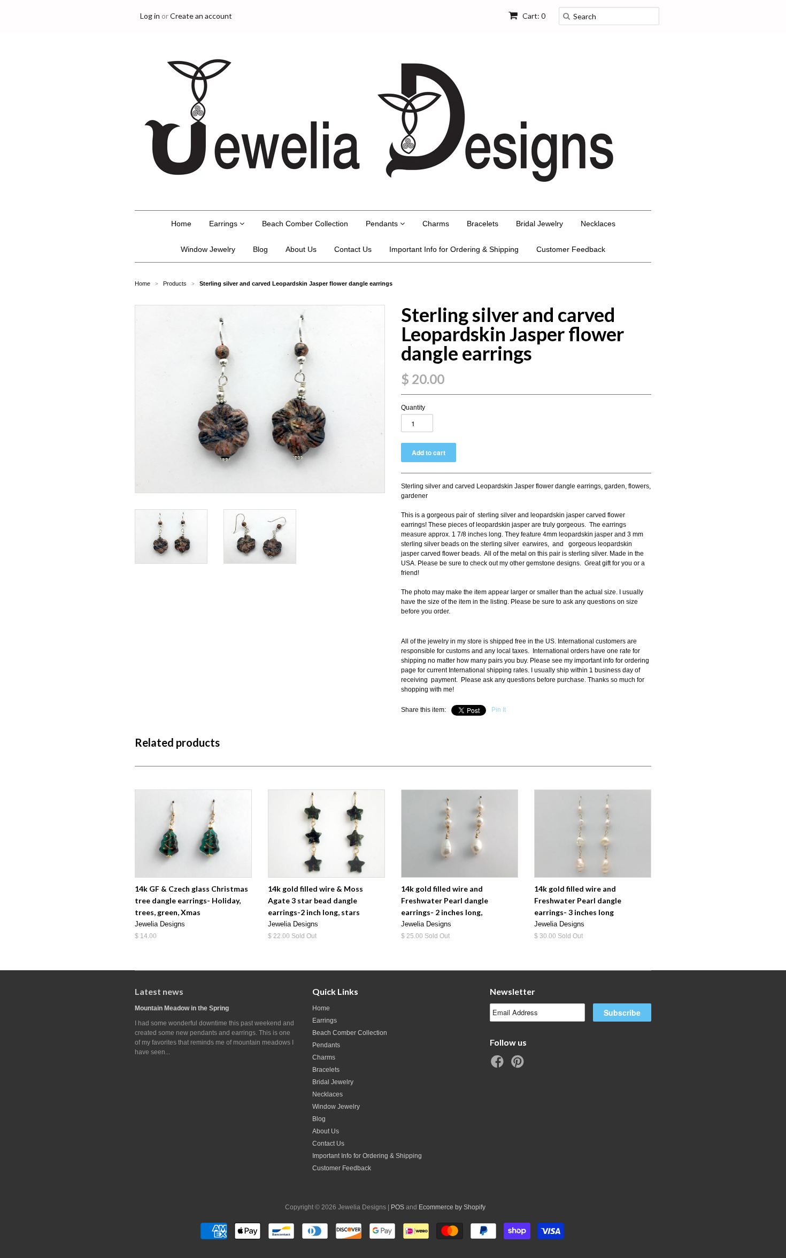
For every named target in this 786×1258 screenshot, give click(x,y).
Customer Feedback (570, 249)
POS (397, 1207)
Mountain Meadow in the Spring (182, 1008)
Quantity (413, 407)
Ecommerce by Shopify (452, 1207)
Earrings (224, 223)
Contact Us (353, 249)
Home (181, 223)
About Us (301, 249)
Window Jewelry (208, 249)
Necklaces (598, 223)
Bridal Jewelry (539, 223)
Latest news (159, 991)
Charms (435, 223)
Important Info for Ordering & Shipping (454, 249)
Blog (260, 249)
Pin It (498, 710)
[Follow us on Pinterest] (519, 1065)
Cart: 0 (533, 15)
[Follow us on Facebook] (499, 1065)
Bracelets (482, 223)
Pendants (383, 223)
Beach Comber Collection (305, 223)
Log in (150, 15)
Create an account (201, 15)
